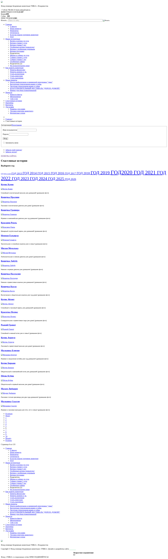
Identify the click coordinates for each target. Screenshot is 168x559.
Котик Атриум (8, 337)
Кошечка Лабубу (9, 261)
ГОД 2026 (70, 179)
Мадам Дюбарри (9, 389)
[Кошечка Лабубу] (8, 265)
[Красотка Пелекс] (8, 317)
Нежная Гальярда (10, 235)
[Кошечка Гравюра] (9, 214)
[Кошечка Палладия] (9, 278)
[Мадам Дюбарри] (8, 393)
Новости (8, 92)
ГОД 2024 (39, 178)
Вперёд (8, 438)
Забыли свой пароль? (13, 150)
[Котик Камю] (7, 189)
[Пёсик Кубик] (7, 380)
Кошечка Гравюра (10, 210)
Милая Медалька (9, 248)
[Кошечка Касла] (8, 291)
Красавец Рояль (9, 223)
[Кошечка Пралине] (9, 202)
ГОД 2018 (84, 173)
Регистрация (16, 125)
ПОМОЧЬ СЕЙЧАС (9, 156)
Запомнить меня (11, 143)
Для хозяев (9, 107)
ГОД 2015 (44, 173)
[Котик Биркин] (7, 368)
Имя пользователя (10, 130)
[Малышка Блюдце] (9, 355)
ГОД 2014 (30, 173)
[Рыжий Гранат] (7, 329)
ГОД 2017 (71, 173)
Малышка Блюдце (10, 350)
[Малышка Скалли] (9, 406)
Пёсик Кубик (7, 376)
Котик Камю (7, 184)
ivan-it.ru (72, 549)
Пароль (5, 134)
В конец (8, 440)
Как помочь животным (14, 68)
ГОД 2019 (101, 172)
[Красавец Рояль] (8, 227)
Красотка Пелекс (9, 312)
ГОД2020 (122, 172)
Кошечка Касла (9, 286)
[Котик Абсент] (7, 304)
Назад (7, 416)
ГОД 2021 (145, 172)
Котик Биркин (8, 363)
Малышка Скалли (10, 401)
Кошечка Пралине (10, 197)
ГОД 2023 (21, 178)
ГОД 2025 (56, 179)
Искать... (4, 20)
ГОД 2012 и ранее (6, 174)
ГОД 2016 (58, 173)
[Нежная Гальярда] (8, 240)
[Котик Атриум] (7, 342)
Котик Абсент (7, 299)
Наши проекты (11, 80)
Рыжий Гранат (8, 325)
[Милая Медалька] (8, 253)
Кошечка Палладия (11, 274)
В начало (8, 414)
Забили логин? (11, 152)
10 (6, 436)
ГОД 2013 (17, 173)
